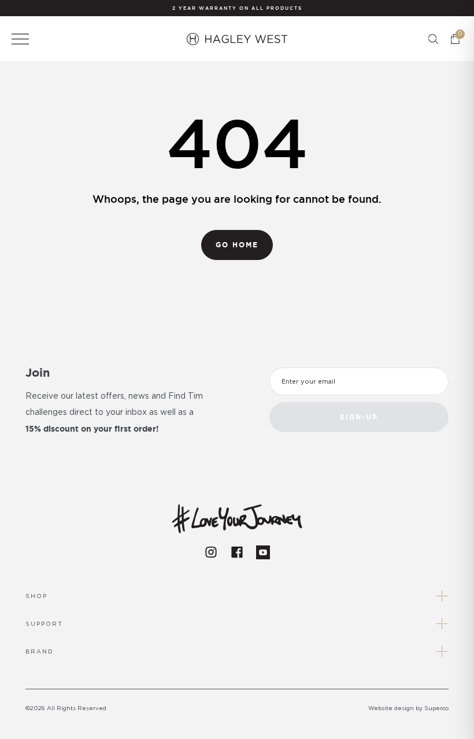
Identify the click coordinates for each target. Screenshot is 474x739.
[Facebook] (237, 552)
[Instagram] (211, 552)
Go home (237, 244)
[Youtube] (263, 552)
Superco (436, 708)
